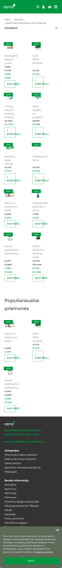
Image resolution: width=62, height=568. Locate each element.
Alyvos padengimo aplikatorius (12, 250)
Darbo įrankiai (13, 463)
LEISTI (31, 561)
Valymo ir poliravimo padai (11, 207)
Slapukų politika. (44, 552)
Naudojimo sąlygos (16, 522)
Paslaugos (11, 471)
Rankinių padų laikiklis (10, 160)
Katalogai (10, 514)
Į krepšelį (39, 82)
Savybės (11, 83)
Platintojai (11, 493)
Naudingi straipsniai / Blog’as (22, 505)
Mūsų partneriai (14, 518)
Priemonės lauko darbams (20, 459)
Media (8, 510)
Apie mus (10, 489)
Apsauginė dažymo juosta (11, 59)
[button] (57, 530)
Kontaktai (10, 484)
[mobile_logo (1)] (9, 4)
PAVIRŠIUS (11, 28)
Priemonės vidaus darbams (21, 454)
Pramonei (10, 497)
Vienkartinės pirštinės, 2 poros (40, 207)
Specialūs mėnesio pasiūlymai (23, 467)
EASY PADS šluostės (37, 59)
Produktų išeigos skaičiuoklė (22, 501)
